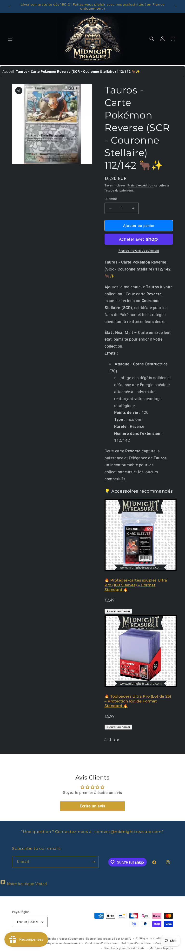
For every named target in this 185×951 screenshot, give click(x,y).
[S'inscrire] (93, 861)
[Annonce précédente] (9, 6)
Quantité (111, 199)
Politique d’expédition (136, 943)
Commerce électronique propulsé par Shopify (100, 938)
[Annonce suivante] (175, 6)
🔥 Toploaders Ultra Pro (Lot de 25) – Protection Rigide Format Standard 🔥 (138, 701)
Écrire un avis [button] (92, 806)
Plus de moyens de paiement (139, 250)
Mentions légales (161, 948)
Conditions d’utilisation (101, 943)
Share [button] (114, 739)
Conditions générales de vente (124, 948)
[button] (10, 38)
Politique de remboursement (61, 943)
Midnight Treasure (57, 938)
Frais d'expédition (140, 185)
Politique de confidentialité (154, 938)
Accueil (8, 71)
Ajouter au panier (118, 611)
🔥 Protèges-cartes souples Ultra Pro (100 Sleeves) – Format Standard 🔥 (136, 585)
